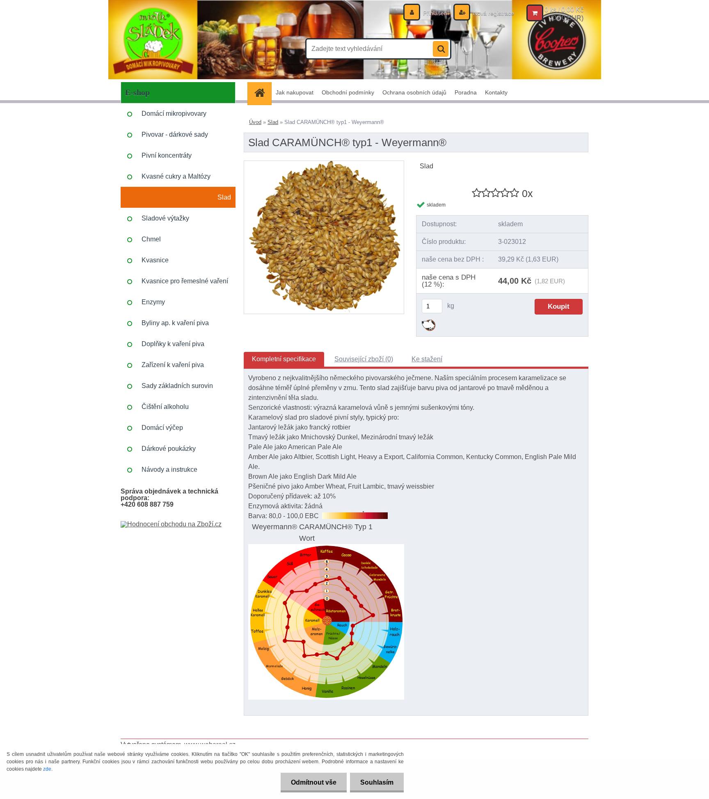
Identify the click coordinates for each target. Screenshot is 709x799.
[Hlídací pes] (428, 322)
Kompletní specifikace (284, 359)
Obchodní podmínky (348, 92)
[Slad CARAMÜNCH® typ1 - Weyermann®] (324, 164)
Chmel (151, 239)
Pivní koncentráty (167, 155)
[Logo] (177, 48)
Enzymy (153, 301)
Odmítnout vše (313, 782)
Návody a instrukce (169, 469)
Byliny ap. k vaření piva (175, 322)
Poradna (466, 92)
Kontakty (496, 92)
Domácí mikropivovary (174, 113)
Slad (224, 197)
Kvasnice (155, 260)
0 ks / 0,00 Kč (563, 9)
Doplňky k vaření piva (173, 343)
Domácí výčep (162, 427)
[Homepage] (262, 92)
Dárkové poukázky (169, 448)
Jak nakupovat (294, 92)
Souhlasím (376, 782)
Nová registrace (492, 13)
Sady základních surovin (177, 385)
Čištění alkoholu (165, 406)
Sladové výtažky (165, 218)
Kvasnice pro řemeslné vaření (185, 281)
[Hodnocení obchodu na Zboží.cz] (171, 524)
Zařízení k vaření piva (173, 364)
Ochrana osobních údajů (414, 92)
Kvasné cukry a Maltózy (176, 176)
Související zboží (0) (363, 359)
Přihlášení (436, 13)
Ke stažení (427, 359)
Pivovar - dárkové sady (175, 134)
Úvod (255, 122)
